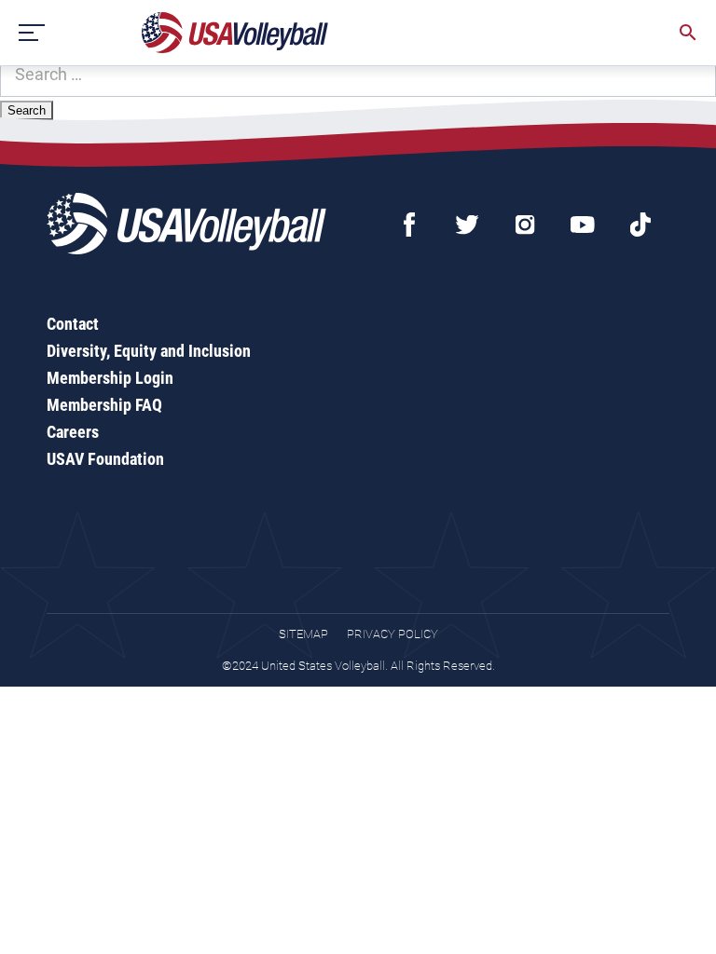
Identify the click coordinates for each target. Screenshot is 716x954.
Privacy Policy (392, 634)
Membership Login (110, 378)
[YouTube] (582, 224)
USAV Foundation (105, 459)
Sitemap (303, 634)
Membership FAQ (104, 405)
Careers (73, 432)
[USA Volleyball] (235, 32)
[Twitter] (467, 224)
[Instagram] (525, 224)
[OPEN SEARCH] (688, 32)
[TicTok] (640, 224)
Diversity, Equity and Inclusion (149, 351)
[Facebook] (409, 224)
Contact (73, 324)
